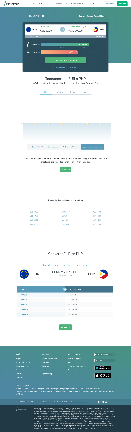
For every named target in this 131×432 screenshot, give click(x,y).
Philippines (34, 391)
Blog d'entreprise (22, 366)
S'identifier (110, 4)
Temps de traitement (75, 366)
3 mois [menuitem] (84, 92)
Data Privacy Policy (47, 402)
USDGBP (34, 220)
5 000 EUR (23, 305)
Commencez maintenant (65, 60)
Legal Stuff (64, 402)
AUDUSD (97, 220)
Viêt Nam (19, 394)
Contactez (19, 377)
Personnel (30, 4)
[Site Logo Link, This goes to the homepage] (13, 3)
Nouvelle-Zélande (22, 391)
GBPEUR (97, 216)
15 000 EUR (23, 315)
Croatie (33, 389)
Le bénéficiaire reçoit (77, 27)
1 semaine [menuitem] (59, 92)
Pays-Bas (97, 389)
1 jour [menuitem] (46, 92)
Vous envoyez (46, 27)
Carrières (19, 374)
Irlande (76, 389)
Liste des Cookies (57, 402)
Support (91, 4)
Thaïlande (85, 391)
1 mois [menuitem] (72, 92)
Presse (18, 370)
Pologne (43, 391)
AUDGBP (66, 212)
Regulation (70, 402)
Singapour (51, 391)
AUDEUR (97, 224)
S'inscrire (122, 4)
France (47, 389)
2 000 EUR (23, 300)
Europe (40, 389)
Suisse (77, 391)
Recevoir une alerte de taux (92, 147)
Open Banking (47, 374)
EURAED (65, 224)
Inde (71, 389)
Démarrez (65, 169)
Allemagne (55, 389)
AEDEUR (97, 212)
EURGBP (34, 224)
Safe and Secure (78, 402)
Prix (69, 362)
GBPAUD (66, 220)
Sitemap (85, 402)
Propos (18, 359)
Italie (82, 389)
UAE (91, 391)
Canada (26, 389)
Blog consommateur (23, 362)
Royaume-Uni (100, 391)
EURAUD (34, 212)
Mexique (89, 389)
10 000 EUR (23, 310)
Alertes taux (46, 366)
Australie (19, 389)
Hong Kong (64, 389)
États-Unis (109, 391)
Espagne (71, 391)
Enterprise (45, 362)
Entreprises (43, 4)
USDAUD (34, 216)
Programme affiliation (49, 370)
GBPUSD (66, 216)
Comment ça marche (49, 359)
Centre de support (74, 359)
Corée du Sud (61, 391)
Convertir (71, 370)
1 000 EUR (23, 295)
